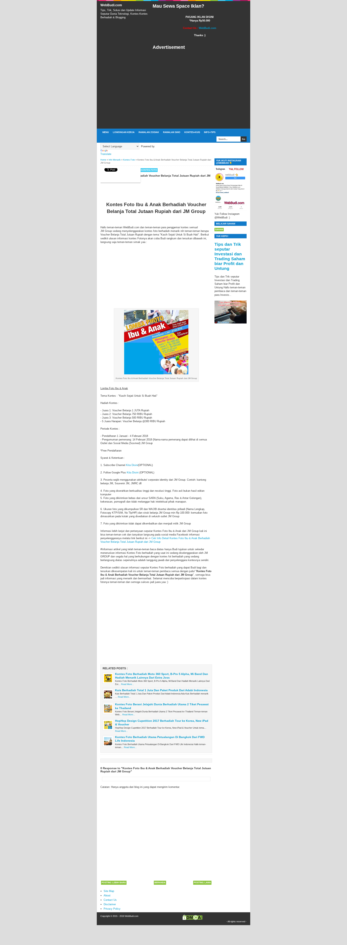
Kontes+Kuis (192, 132)
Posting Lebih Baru (114, 882)
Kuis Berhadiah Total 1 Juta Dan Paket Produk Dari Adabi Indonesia (161, 690)
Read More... (127, 684)
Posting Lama (202, 882)
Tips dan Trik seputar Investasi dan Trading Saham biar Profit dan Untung (229, 256)
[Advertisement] (200, 89)
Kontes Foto (149, 170)
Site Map (109, 891)
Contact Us (110, 899)
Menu (105, 132)
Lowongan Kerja (124, 132)
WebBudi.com (111, 5)
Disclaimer (110, 904)
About (107, 895)
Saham (219, 229)
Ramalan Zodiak (149, 132)
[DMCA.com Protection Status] (192, 919)
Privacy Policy (112, 908)
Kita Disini (132, 465)
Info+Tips (209, 132)
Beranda (159, 882)
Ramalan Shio (171, 132)
